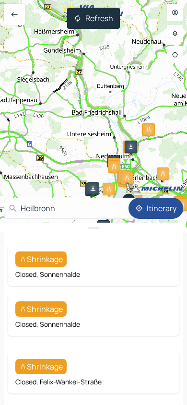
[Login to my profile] (175, 12)
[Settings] (175, 33)
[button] (148, 129)
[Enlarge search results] (93, 228)
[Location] (175, 54)
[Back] (14, 14)
